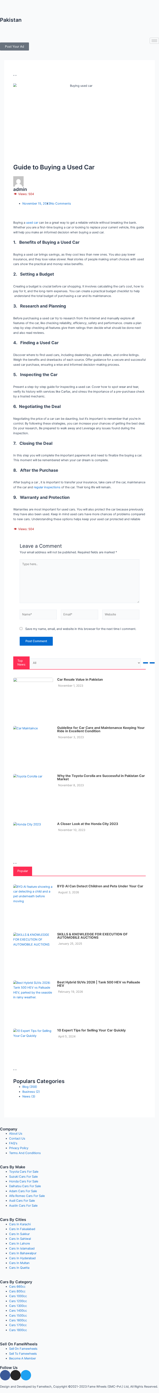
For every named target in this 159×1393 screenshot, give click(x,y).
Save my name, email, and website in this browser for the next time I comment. (80, 629)
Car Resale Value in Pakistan (80, 679)
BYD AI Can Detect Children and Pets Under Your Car (100, 886)
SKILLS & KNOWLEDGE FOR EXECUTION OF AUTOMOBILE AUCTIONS (92, 936)
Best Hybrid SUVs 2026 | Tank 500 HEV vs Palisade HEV (98, 984)
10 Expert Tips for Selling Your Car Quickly (91, 1030)
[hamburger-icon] (154, 41)
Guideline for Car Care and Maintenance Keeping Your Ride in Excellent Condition (101, 729)
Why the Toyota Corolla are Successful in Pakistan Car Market (101, 777)
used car (32, 222)
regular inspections (47, 487)
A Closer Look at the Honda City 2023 (87, 824)
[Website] (120, 615)
